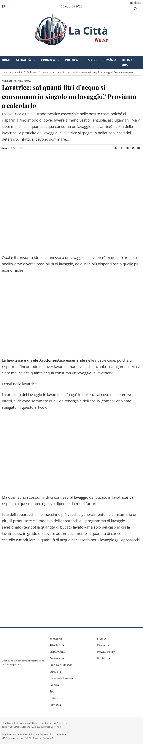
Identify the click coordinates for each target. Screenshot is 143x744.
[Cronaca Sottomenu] (58, 48)
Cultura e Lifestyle (61, 665)
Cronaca (48, 48)
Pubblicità (134, 2)
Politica (71, 48)
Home (6, 48)
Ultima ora (127, 51)
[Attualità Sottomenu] (34, 48)
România (109, 48)
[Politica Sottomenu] (81, 48)
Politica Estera (22, 81)
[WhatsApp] (133, 148)
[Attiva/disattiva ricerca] (135, 9)
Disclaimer (104, 645)
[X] (121, 148)
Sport (92, 48)
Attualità (23, 48)
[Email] (138, 148)
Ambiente (32, 72)
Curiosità (55, 671)
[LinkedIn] (127, 148)
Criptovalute (57, 651)
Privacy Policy (106, 651)
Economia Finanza (61, 678)
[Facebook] (116, 148)
